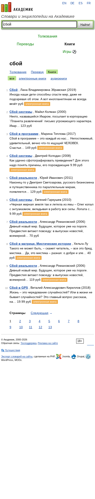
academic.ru (17, 7)
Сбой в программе (24, 133)
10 (21, 327)
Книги (70, 44)
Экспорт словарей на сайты (16, 356)
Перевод (37, 72)
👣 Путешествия (10, 350)
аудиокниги (59, 78)
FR (89, 3)
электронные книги (32, 78)
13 (50, 327)
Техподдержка (28, 343)
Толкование (18, 72)
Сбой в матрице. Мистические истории (40, 243)
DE (72, 3)
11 (30, 327)
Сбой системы (21, 111)
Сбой (14, 89)
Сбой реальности (23, 177)
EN (64, 3)
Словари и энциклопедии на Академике (37, 16)
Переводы (25, 44)
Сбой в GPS (19, 287)
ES (81, 3)
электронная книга (37, 103)
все (12, 78)
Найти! (85, 24)
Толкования (47, 36)
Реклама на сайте (48, 343)
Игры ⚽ (70, 52)
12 (40, 327)
